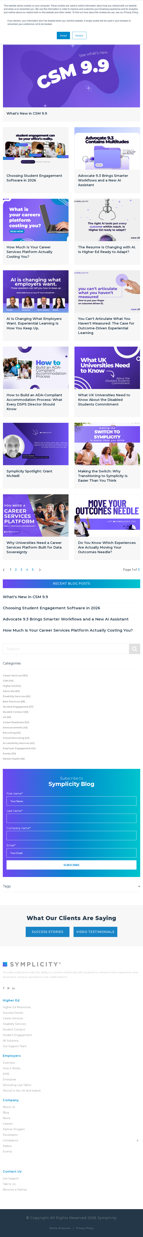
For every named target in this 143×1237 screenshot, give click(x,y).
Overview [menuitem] (9, 1062)
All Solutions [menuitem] (10, 1040)
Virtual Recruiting (16, 738)
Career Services (15, 675)
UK (7, 717)
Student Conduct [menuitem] (14, 1029)
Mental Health (14, 758)
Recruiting (12, 732)
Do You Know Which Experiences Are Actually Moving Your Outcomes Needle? (107, 547)
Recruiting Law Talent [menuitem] (17, 1085)
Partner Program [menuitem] (14, 1129)
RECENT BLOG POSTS (71, 583)
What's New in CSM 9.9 (27, 113)
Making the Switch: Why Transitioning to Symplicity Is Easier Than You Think (103, 476)
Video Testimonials (95, 932)
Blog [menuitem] (6, 1112)
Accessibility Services (19, 743)
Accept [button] (63, 35)
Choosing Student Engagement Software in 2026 (51, 608)
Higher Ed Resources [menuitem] (17, 1007)
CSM (8, 680)
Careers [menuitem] (8, 1123)
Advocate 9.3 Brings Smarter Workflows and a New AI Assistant (103, 180)
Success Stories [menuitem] (13, 1012)
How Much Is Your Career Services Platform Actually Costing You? (29, 252)
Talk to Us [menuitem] (9, 1184)
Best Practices (14, 701)
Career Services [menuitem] (13, 1018)
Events (9, 753)
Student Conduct (15, 712)
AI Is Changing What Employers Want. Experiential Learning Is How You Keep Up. (34, 323)
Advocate (11, 691)
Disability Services (17, 696)
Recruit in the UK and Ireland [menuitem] (21, 1090)
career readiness (16, 722)
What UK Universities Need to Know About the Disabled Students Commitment (104, 399)
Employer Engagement (19, 748)
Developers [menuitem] (10, 1135)
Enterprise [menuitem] (9, 1079)
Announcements (15, 727)
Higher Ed (12, 686)
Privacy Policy (85, 1228)
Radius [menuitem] (7, 1146)
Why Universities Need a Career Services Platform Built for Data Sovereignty (34, 547)
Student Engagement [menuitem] (17, 1035)
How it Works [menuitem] (11, 1068)
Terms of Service (60, 1228)
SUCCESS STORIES (47, 932)
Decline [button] (79, 35)
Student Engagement (18, 706)
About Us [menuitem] (9, 1107)
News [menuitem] (6, 1118)
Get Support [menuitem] (11, 1178)
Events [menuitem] (7, 1151)
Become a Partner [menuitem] (15, 1189)
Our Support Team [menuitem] (15, 1046)
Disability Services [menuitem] (14, 1024)
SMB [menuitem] (6, 1074)
